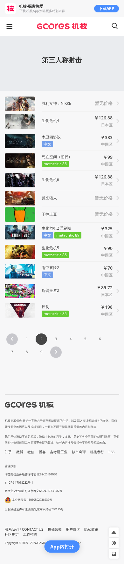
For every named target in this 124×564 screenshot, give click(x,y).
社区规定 (12, 534)
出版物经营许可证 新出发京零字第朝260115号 (34, 509)
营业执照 (10, 466)
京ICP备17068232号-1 (19, 482)
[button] (12, 339)
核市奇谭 (79, 452)
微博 (19, 452)
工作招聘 (30, 534)
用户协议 (73, 529)
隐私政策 (91, 529)
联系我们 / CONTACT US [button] (24, 529)
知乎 (8, 452)
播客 (42, 452)
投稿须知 (55, 529)
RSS (111, 452)
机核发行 (97, 452)
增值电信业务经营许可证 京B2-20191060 (31, 474)
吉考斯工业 (58, 452)
